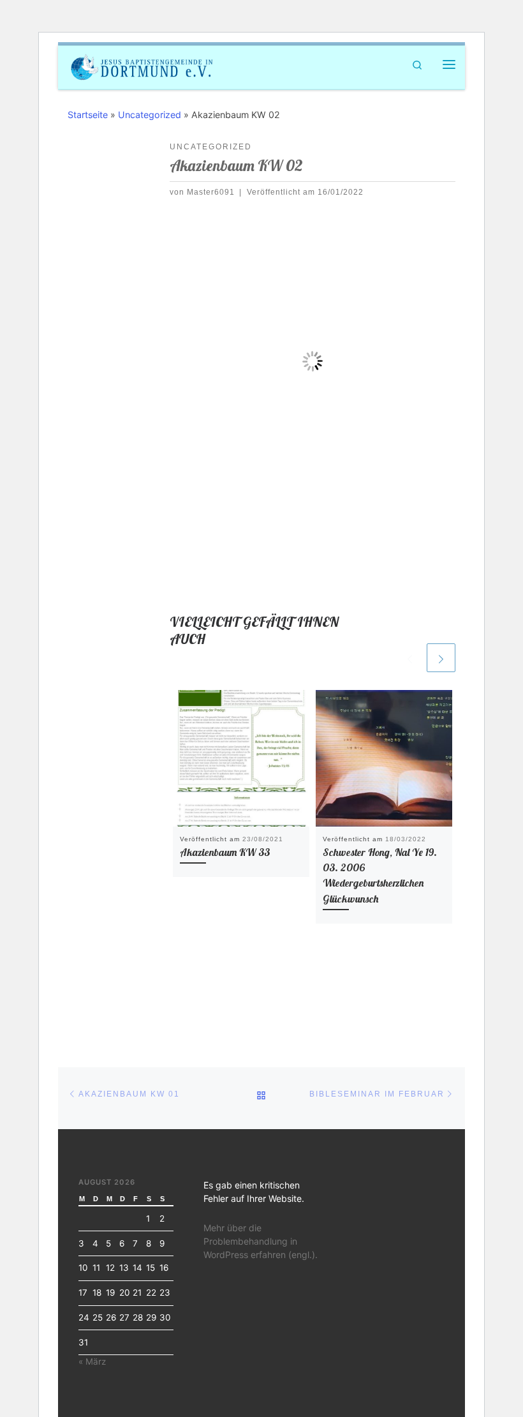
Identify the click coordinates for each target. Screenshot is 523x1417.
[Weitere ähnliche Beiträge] (441, 657)
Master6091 (211, 192)
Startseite (88, 114)
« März (92, 1361)
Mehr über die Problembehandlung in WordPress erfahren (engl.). (260, 1241)
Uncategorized (149, 114)
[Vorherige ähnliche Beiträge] (409, 657)
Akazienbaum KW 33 (225, 852)
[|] (142, 65)
